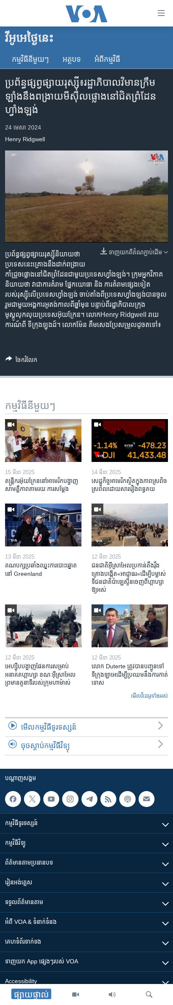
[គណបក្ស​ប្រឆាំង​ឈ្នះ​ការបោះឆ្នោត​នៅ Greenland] (43, 525)
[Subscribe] (147, 799)
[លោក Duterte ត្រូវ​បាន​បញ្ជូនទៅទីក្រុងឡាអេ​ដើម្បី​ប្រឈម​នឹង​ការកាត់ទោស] (130, 625)
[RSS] (108, 799)
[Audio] (112, 994)
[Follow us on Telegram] (89, 799)
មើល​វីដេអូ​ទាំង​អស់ (149, 696)
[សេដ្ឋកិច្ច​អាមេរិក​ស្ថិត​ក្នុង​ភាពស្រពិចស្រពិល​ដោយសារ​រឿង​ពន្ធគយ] (130, 440)
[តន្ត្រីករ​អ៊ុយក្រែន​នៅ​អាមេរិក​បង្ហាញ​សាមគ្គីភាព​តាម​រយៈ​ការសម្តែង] (43, 440)
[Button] (21, 361)
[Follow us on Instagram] (70, 799)
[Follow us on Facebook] (13, 799)
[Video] (75, 994)
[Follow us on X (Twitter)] (32, 799)
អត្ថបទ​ (72, 59)
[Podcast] (127, 799)
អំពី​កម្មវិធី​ (107, 59)
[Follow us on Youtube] (51, 799)
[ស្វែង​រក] (149, 994)
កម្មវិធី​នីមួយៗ (30, 59)
